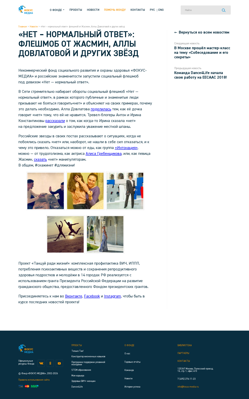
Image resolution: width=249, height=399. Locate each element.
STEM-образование (81, 370)
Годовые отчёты (132, 362)
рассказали (55, 121)
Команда (129, 370)
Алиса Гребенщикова (104, 154)
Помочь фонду (115, 10)
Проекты (75, 10)
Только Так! (77, 351)
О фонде (129, 345)
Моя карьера (77, 376)
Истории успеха (132, 387)
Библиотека (185, 345)
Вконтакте (73, 296)
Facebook (92, 296)
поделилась (101, 109)
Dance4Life (77, 387)
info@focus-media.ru (188, 387)
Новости (93, 10)
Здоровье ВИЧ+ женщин (83, 381)
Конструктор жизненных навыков (88, 356)
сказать (40, 160)
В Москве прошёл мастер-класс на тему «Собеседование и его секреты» (202, 52)
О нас (127, 353)
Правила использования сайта (34, 380)
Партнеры (183, 353)
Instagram (112, 296)
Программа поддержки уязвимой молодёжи (88, 363)
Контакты (138, 10)
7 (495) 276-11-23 (187, 379)
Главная (22, 27)
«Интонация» (126, 148)
